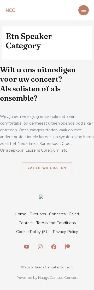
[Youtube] (26, 246)
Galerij (74, 214)
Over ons (38, 214)
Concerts (57, 214)
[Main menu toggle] (83, 10)
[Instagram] (40, 246)
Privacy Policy (65, 231)
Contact (26, 223)
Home (20, 214)
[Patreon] (67, 246)
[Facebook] (53, 246)
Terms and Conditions (56, 223)
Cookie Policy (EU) (33, 231)
